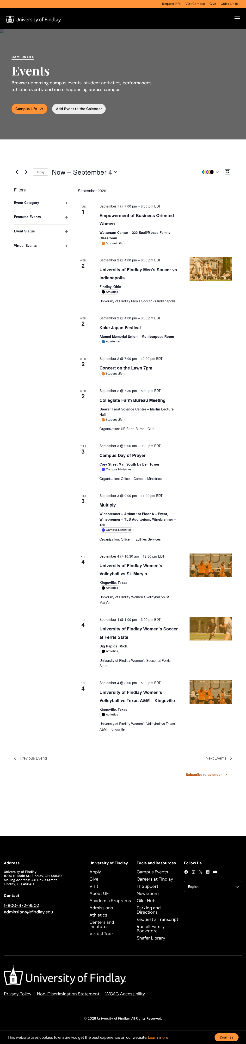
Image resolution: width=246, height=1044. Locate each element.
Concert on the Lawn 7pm (125, 368)
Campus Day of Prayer (122, 455)
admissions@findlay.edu (28, 912)
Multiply (107, 505)
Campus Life (26, 108)
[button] (209, 172)
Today (40, 172)
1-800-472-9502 (21, 905)
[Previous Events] (17, 172)
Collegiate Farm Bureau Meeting (132, 400)
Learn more (158, 1037)
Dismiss (226, 1037)
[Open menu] (237, 18)
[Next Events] (26, 172)
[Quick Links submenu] (239, 4)
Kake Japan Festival (120, 327)
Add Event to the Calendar (79, 108)
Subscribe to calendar (204, 774)
